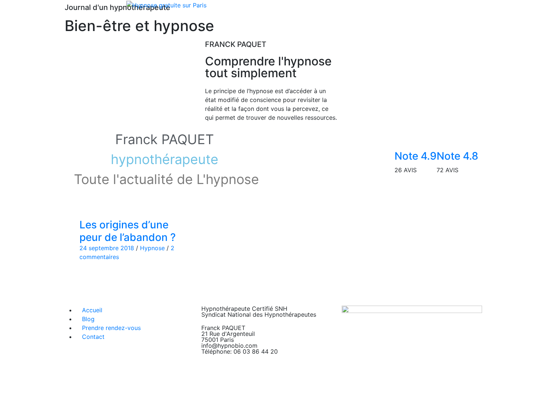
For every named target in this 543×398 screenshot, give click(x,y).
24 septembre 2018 (106, 248)
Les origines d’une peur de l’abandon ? (127, 231)
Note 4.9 (416, 156)
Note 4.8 (457, 156)
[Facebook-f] (351, 386)
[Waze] (391, 386)
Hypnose (152, 248)
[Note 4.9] (404, 138)
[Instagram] (371, 386)
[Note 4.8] (446, 138)
